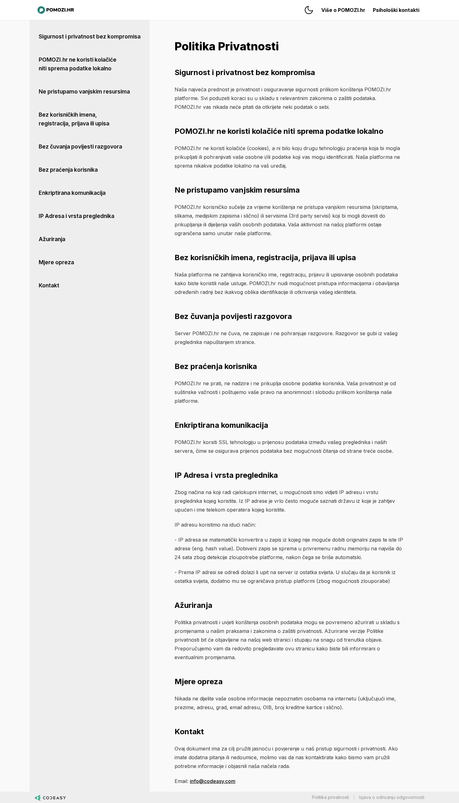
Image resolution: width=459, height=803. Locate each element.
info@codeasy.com (212, 781)
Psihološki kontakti (396, 10)
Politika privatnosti (330, 797)
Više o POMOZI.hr (343, 10)
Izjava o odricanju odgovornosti (391, 797)
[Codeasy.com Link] (50, 797)
